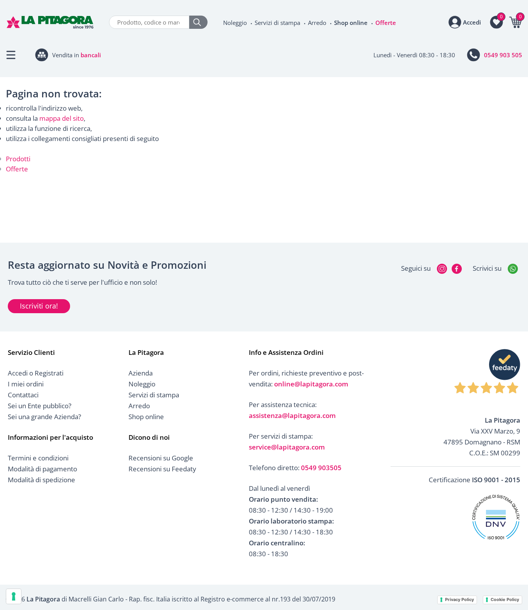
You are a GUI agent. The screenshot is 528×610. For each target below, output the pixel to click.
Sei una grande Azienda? (44, 416)
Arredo (317, 22)
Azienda (140, 372)
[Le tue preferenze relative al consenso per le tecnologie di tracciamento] (13, 596)
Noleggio (235, 22)
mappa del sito (61, 118)
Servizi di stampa (277, 22)
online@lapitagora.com (311, 383)
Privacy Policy (459, 599)
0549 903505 (321, 467)
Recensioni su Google (160, 457)
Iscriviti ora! (39, 305)
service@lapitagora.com (287, 447)
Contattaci (23, 394)
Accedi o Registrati (35, 372)
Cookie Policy (505, 599)
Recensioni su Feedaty (162, 468)
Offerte (385, 22)
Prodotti (18, 158)
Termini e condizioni (38, 457)
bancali (91, 55)
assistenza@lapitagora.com (292, 415)
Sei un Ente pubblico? (39, 405)
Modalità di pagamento (42, 468)
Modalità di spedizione (41, 479)
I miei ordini (26, 383)
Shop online (351, 22)
